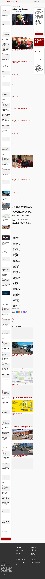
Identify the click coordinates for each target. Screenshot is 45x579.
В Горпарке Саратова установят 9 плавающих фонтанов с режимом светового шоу (39, 17)
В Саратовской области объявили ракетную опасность (39, 12)
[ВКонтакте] (16, 11)
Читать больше (39, 34)
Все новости (4, 7)
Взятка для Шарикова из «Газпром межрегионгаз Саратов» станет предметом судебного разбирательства (39, 29)
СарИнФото (18, 553)
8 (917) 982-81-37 (38, 43)
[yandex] (20, 564)
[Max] (35, 42)
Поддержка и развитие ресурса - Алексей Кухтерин (35, 563)
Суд (26, 549)
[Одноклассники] (17, 11)
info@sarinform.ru (34, 553)
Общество (20, 6)
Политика (17, 550)
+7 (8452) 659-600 (34, 551)
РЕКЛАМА (33, 554)
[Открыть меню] (43, 1)
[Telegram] (18, 11)
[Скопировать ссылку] (21, 11)
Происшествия (22, 549)
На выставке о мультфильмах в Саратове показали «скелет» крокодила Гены (38, 22)
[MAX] (20, 11)
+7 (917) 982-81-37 (34, 550)
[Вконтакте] (21, 562)
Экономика (21, 550)
